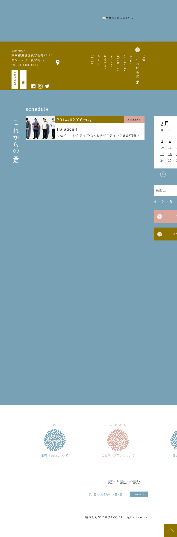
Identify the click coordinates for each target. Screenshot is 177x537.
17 (162, 154)
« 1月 (163, 174)
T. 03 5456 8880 (105, 494)
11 (170, 147)
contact (15, 79)
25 (170, 160)
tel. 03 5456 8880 (25, 64)
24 (162, 160)
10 (162, 147)
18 (170, 154)
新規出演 (23, 79)
